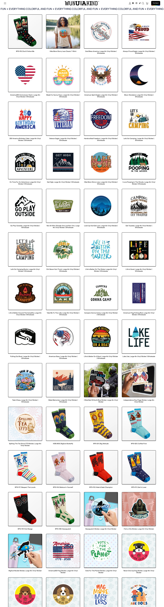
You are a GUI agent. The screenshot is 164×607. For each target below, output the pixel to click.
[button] (143, 3)
